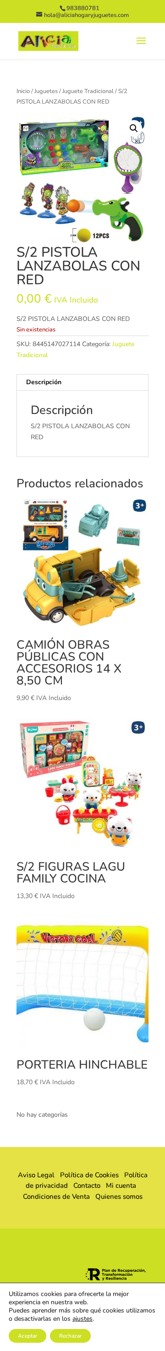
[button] (134, 128)
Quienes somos (116, 1196)
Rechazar (70, 1336)
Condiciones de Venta (56, 1196)
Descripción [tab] (43, 382)
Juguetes (46, 91)
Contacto (86, 1185)
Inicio (23, 91)
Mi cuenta (121, 1185)
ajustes (82, 1319)
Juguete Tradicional (88, 91)
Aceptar (27, 1336)
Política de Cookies (89, 1175)
